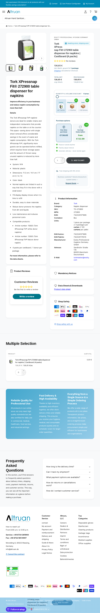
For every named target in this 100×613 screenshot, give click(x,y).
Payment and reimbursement (48, 531)
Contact (54, 4)
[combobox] (50, 18)
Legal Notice (47, 553)
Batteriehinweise (67, 559)
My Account (90, 4)
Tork (75, 203)
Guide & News (47, 543)
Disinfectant (83, 526)
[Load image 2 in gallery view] (21, 67)
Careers (63, 523)
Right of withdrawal (64, 547)
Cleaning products (85, 530)
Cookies (63, 556)
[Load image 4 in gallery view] (41, 67)
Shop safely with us (65, 324)
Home (10, 26)
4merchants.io (19, 604)
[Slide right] (41, 58)
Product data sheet (62, 289)
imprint (63, 536)
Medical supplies (85, 540)
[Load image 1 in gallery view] (10, 67)
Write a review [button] (26, 296)
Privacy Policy (47, 549)
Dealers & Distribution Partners (65, 529)
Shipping (57, 71)
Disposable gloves (85, 523)
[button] (3, 11)
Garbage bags (84, 533)
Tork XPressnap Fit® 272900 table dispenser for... (32, 26)
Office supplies (84, 543)
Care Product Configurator (71, 4)
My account (46, 526)
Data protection (66, 552)
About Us (45, 546)
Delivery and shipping (47, 537)
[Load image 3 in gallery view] (31, 67)
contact (45, 523)
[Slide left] (36, 58)
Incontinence (83, 537)
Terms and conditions (64, 540)
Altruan (13, 600)
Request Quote (71, 183)
